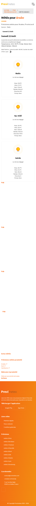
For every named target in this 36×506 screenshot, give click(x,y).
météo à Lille (7, 454)
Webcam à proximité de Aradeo (10, 376)
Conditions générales (10, 427)
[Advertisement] (18, 204)
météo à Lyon (7, 461)
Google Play (8, 408)
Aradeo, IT (4, 364)
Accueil (6, 10)
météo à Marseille (9, 448)
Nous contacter (8, 424)
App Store (21, 408)
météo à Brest (8, 451)
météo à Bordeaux (9, 441)
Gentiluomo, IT (5, 368)
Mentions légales (9, 420)
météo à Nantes (8, 458)
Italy (14, 10)
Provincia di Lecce (10, 12)
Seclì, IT (3, 366)
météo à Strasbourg (9, 464)
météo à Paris (8, 438)
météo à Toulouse (9, 445)
